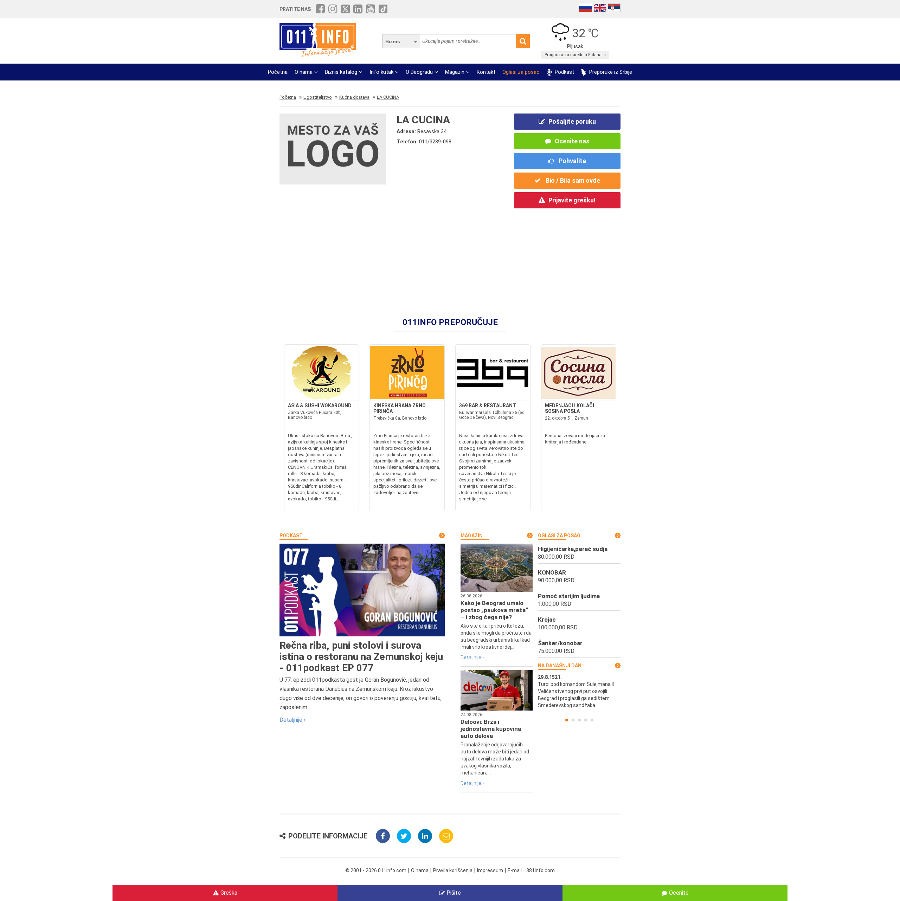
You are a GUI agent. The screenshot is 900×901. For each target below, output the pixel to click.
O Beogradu (419, 72)
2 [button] (573, 720)
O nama (304, 72)
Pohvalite (571, 160)
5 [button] (592, 720)
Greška (228, 892)
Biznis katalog (341, 72)
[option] (579, 691)
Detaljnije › (292, 720)
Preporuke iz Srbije (610, 72)
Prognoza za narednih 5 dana (574, 54)
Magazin (454, 72)
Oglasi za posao (521, 72)
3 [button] (579, 720)
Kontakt (486, 72)
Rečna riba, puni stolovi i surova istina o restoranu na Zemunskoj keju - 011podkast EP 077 (361, 657)
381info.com (540, 870)
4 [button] (585, 720)
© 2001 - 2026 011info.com (375, 870)
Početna (278, 72)
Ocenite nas (572, 141)
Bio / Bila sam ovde (572, 180)
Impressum (490, 870)
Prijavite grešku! (572, 200)
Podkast (563, 72)
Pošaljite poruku (572, 121)
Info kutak (381, 72)
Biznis (392, 41)
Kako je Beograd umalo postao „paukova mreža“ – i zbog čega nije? (494, 610)
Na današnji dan (559, 665)
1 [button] (566, 720)
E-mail (515, 870)
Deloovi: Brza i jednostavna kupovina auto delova (491, 728)
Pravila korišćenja (452, 870)
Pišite (453, 892)
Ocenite (679, 892)
